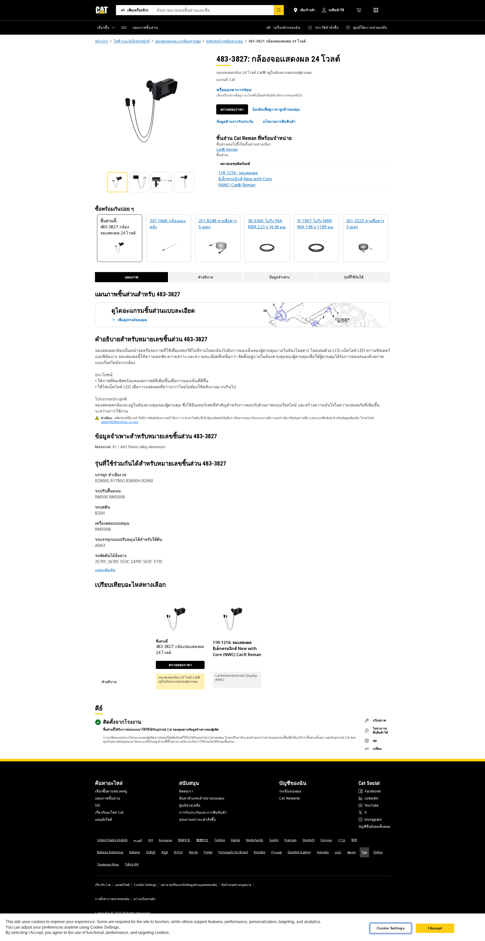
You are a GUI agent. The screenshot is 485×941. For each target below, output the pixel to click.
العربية (138, 840)
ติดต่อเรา (186, 791)
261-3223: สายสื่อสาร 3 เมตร (365, 224)
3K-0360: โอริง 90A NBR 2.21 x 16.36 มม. (267, 224)
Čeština (219, 840)
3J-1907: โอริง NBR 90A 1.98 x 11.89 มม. (315, 224)
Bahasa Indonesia (110, 852)
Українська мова (108, 864)
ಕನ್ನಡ (164, 852)
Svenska (323, 852)
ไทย (364, 852)
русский (276, 852)
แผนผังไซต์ (103, 819)
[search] (279, 10)
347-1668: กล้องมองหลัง (168, 224)
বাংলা (150, 840)
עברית (341, 840)
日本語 (150, 852)
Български (165, 840)
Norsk (193, 852)
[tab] (117, 182)
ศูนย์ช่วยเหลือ (189, 805)
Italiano (134, 852)
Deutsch (308, 840)
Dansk (235, 840)
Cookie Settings (145, 885)
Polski (208, 852)
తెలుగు (351, 852)
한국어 (178, 852)
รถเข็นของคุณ (290, 791)
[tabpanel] (151, 110)
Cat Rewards (289, 798)
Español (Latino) (299, 852)
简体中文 (184, 840)
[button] (276, 109)
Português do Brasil (233, 852)
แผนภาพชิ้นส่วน (107, 798)
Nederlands (254, 840)
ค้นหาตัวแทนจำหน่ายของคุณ (201, 798)
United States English (112, 840)
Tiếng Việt (132, 864)
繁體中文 (202, 840)
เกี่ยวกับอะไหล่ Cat (109, 812)
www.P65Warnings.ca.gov (119, 422)
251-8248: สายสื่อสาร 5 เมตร (218, 224)
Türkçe (378, 852)
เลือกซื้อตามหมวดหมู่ (111, 791)
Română (259, 852)
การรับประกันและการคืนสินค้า (203, 812)
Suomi (273, 840)
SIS (97, 805)
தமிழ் (338, 852)
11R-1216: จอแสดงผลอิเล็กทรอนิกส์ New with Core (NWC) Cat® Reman (237, 648)
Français (290, 840)
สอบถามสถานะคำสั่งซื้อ (197, 819)
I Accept (435, 928)
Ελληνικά (326, 840)
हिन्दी (354, 840)
